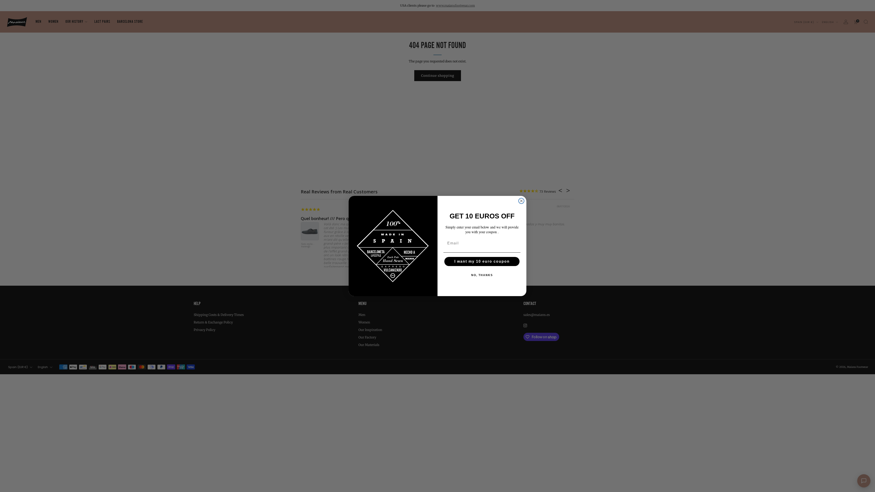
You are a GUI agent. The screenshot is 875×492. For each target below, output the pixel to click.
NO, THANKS (482, 275)
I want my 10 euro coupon (482, 261)
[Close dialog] (521, 201)
